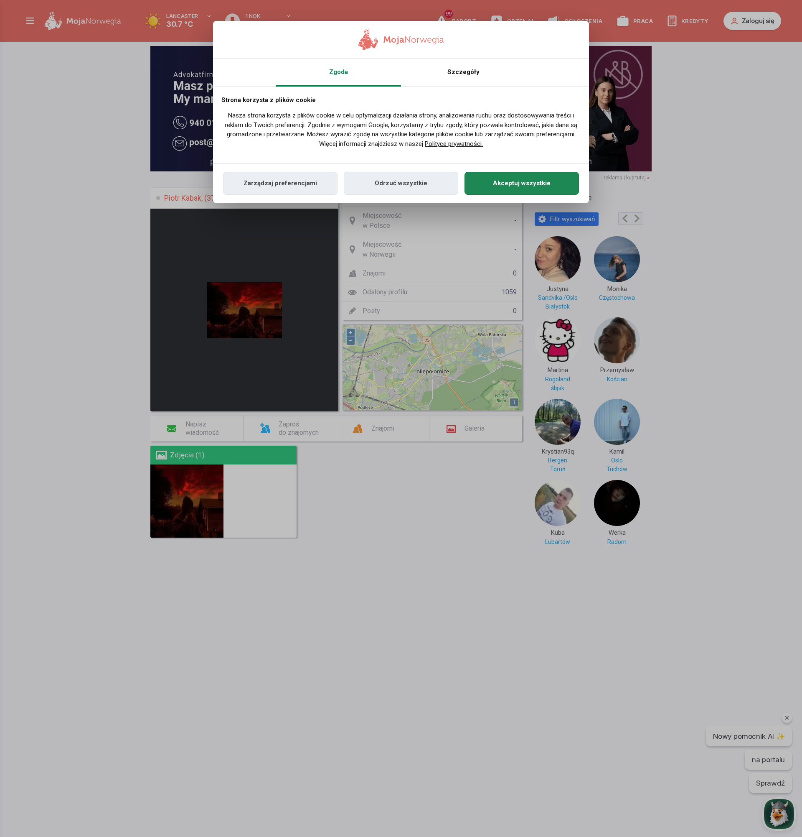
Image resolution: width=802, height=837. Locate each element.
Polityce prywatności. (454, 144)
